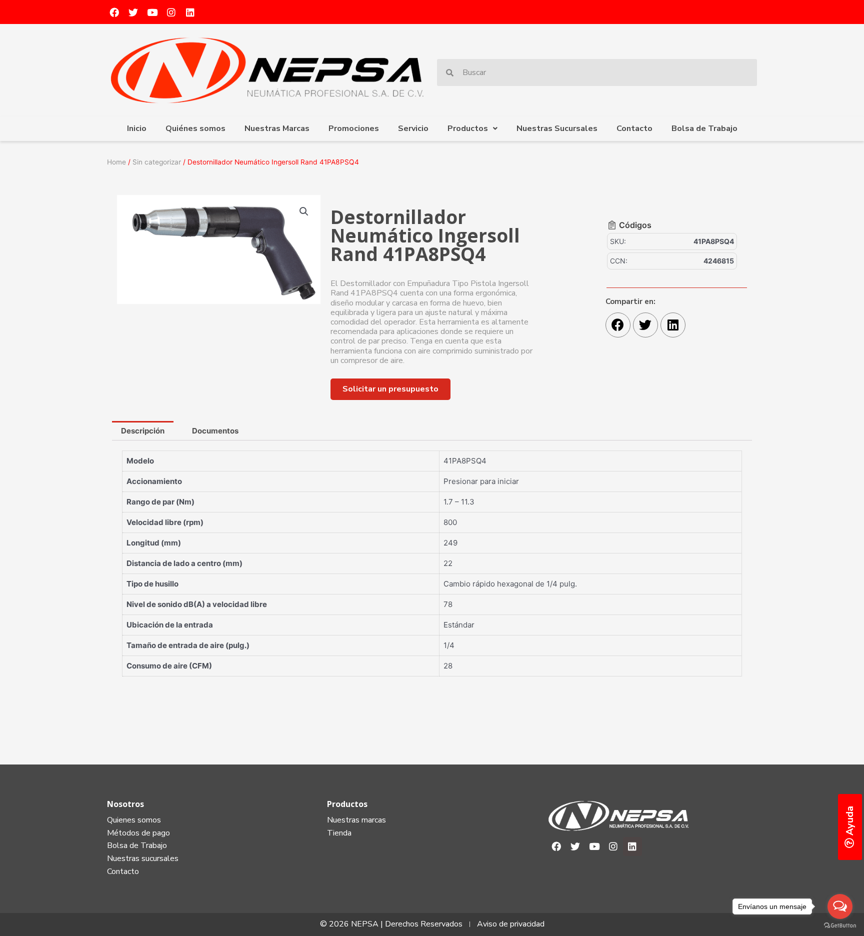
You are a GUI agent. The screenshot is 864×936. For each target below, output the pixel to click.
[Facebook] (114, 12)
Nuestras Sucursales (557, 128)
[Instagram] (171, 12)
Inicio (136, 128)
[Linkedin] (190, 12)
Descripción (142, 431)
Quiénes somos (196, 128)
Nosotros (125, 804)
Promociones (353, 128)
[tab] (143, 430)
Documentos (215, 431)
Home (116, 162)
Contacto (634, 128)
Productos (468, 128)
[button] (390, 389)
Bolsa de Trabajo (705, 128)
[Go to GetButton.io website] (840, 925)
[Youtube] (152, 12)
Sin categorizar (156, 162)
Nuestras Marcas (277, 128)
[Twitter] (133, 12)
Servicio (413, 128)
